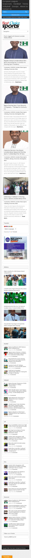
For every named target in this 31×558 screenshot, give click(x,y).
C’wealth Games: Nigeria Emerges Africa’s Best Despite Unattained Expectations (15, 289)
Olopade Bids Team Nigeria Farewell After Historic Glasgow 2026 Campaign (14, 324)
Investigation (18, 114)
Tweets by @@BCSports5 (10, 537)
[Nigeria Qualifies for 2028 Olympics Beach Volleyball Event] (15, 280)
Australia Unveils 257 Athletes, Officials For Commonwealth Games (17, 365)
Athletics (7, 158)
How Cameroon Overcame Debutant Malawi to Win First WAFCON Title (17, 489)
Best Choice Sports (22, 67)
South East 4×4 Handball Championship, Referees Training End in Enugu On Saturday (17, 372)
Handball (17, 4)
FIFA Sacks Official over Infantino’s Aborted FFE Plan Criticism (16, 472)
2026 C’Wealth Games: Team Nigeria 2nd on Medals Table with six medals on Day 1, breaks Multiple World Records (15, 391)
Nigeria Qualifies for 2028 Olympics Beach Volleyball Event (14, 272)
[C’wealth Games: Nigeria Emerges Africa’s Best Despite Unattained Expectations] (15, 297)
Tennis (25, 4)
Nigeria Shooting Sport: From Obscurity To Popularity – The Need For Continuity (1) (15, 107)
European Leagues (10, 1)
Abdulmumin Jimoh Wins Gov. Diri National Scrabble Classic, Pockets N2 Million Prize (14, 307)
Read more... (18, 82)
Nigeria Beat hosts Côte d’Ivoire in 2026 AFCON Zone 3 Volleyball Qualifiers (16, 399)
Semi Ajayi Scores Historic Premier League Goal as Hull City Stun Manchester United (16, 431)
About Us (24, 6)
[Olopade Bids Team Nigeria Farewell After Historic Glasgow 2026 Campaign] (15, 332)
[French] (8, 226)
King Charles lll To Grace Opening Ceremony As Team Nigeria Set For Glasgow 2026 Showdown (16, 360)
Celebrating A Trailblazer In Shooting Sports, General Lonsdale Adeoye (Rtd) (15, 197)
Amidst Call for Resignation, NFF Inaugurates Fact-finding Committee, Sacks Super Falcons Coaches (17, 438)
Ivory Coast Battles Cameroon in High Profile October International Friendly (17, 425)
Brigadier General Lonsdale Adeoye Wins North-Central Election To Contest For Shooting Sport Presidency (15, 62)
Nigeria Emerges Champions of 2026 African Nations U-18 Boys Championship (17, 385)
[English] (6, 226)
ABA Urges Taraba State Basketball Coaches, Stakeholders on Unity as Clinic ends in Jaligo (16, 512)
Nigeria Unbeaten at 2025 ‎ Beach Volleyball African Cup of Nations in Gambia (17, 413)
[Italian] (10, 226)
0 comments (7, 67)
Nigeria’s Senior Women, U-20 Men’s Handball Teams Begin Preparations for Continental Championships (17, 353)
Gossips (15, 6)
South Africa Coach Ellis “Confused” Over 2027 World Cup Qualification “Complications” (16, 450)
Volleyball (6, 6)
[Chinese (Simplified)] (5, 226)
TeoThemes (23, 548)
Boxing (7, 69)
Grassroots (7, 4)
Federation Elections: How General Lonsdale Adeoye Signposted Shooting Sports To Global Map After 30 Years (15, 152)
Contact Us (7, 9)
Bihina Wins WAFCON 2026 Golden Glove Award (16, 443)
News (16, 69)
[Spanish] (11, 226)
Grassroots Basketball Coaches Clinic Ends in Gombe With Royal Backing (17, 506)
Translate (15, 231)
